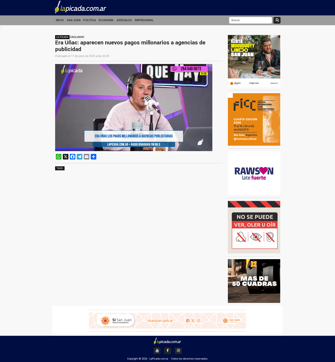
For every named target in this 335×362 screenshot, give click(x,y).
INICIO (60, 20)
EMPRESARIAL (144, 20)
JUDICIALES (124, 20)
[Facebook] (167, 350)
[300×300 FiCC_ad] (254, 119)
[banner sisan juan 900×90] (167, 320)
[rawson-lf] (254, 173)
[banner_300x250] (254, 280)
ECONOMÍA (106, 20)
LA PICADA (62, 37)
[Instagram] (178, 350)
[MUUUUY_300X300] (254, 61)
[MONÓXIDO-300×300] (254, 227)
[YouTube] (157, 350)
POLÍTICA (89, 20)
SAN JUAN (73, 20)
